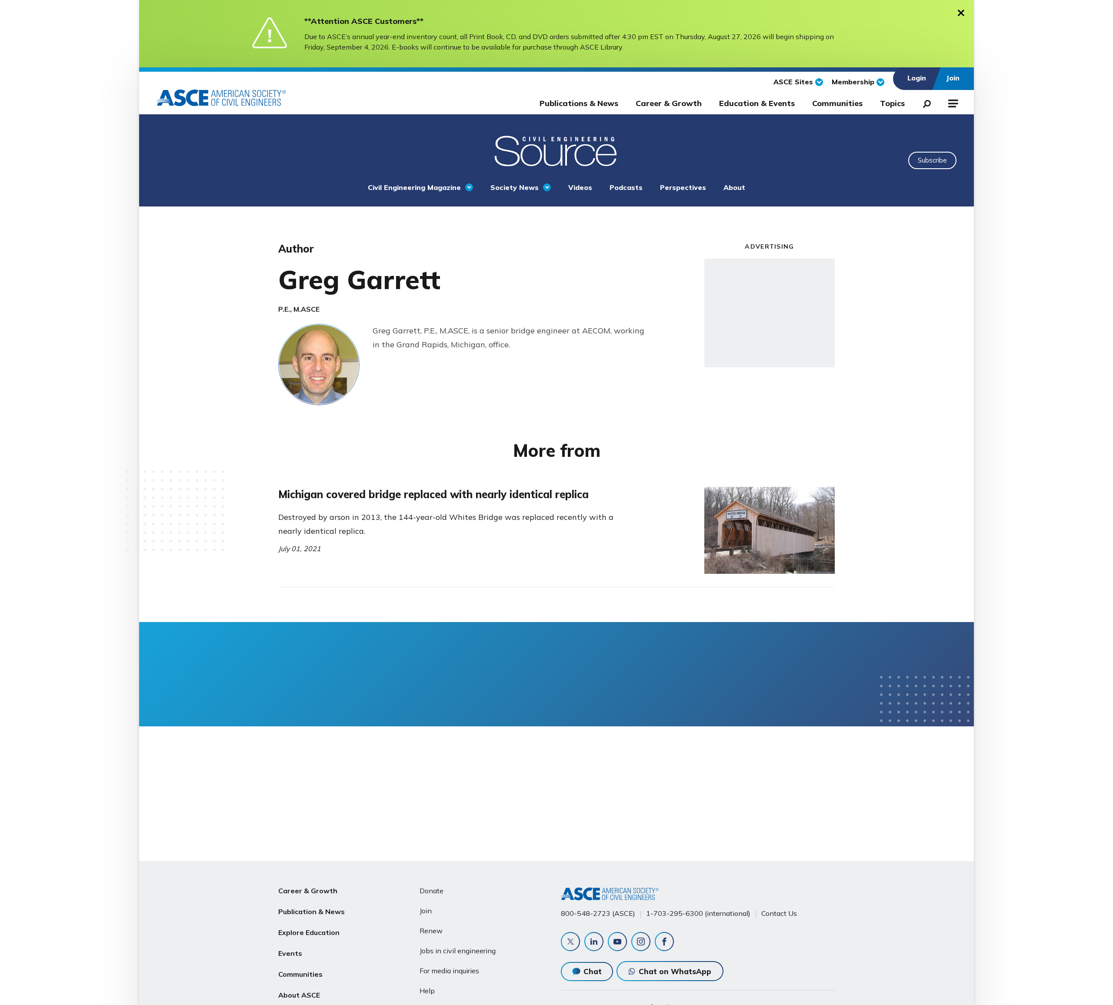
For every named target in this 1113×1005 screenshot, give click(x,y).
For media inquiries (449, 970)
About (734, 187)
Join (426, 910)
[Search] (924, 102)
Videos (580, 187)
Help (427, 990)
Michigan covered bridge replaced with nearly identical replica (433, 494)
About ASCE (299, 995)
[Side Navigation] (952, 102)
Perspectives (683, 187)
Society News (514, 187)
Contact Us (779, 913)
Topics (892, 103)
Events (290, 953)
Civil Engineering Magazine (414, 187)
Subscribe (932, 160)
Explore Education (309, 932)
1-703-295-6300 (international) (698, 913)
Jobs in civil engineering (458, 950)
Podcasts (626, 187)
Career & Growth (669, 103)
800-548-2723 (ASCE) (598, 913)
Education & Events (757, 103)
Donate (431, 890)
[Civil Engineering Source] (556, 149)
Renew (431, 930)
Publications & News (579, 103)
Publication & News (311, 911)
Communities (837, 103)
